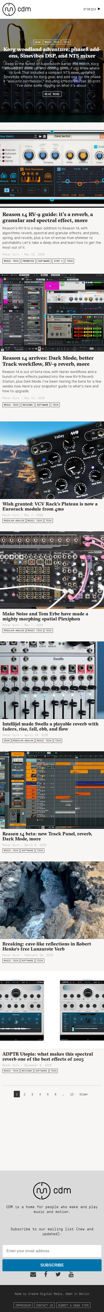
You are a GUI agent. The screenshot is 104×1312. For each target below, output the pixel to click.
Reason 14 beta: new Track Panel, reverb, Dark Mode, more (47, 836)
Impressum (23, 1305)
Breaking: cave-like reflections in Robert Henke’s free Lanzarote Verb (46, 946)
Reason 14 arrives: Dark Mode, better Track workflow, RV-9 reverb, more (48, 360)
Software (44, 261)
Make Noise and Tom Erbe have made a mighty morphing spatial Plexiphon (45, 616)
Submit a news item (73, 1305)
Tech (66, 42)
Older (84, 1094)
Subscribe (52, 1265)
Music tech (52, 42)
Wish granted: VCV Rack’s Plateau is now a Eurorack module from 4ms (50, 506)
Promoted (28, 261)
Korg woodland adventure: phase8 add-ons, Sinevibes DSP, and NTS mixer (52, 52)
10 (72, 1094)
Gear (38, 42)
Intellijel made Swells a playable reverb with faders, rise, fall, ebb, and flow (50, 726)
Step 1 (58, 261)
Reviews (27, 404)
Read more (52, 94)
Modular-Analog (14, 520)
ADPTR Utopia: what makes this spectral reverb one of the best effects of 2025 (47, 1056)
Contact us (44, 1305)
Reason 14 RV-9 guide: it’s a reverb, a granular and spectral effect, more (47, 217)
